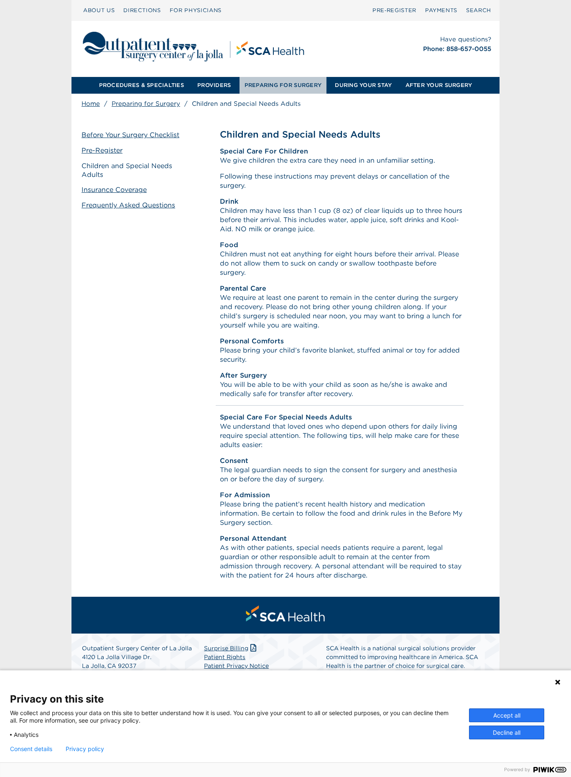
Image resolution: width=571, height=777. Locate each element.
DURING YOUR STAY (363, 85)
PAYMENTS (441, 10)
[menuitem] (99, 10)
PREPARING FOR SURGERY (283, 85)
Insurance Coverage (114, 190)
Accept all (506, 715)
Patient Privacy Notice (236, 665)
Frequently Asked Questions (128, 205)
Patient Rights (224, 657)
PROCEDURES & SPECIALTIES (141, 85)
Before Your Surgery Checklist (130, 135)
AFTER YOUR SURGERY (438, 85)
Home (91, 103)
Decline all (506, 732)
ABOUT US (99, 10)
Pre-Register (102, 150)
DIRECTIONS (142, 10)
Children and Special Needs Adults (127, 170)
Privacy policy (85, 749)
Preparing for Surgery (146, 103)
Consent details (31, 749)
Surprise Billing (226, 648)
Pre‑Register (394, 10)
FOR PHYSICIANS (196, 10)
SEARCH (478, 10)
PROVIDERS (214, 85)
